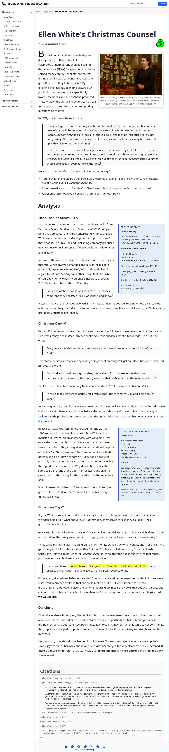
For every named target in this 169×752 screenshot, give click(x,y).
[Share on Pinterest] (98, 746)
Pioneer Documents (13, 76)
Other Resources (10, 106)
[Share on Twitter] (85, 746)
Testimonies (9, 94)
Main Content (8, 12)
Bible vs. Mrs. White (12, 21)
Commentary (9, 90)
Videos (7, 85)
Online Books (10, 81)
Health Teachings (11, 44)
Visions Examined (12, 26)
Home (38, 11)
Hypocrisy (8, 67)
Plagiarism (8, 53)
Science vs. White (11, 72)
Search (162, 4)
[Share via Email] (104, 746)
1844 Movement (11, 58)
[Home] (66, 746)
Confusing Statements (14, 49)
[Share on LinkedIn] (91, 746)
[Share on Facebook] (79, 746)
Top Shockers (10, 31)
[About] (72, 746)
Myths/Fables (9, 35)
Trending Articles (10, 101)
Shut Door (8, 40)
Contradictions (10, 62)
